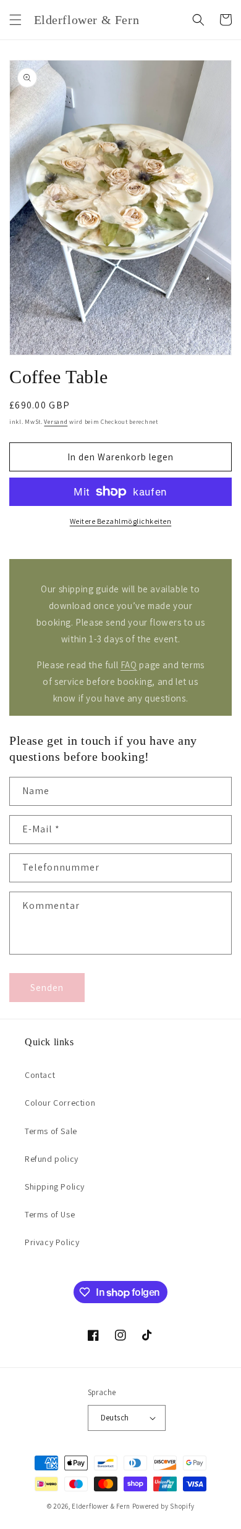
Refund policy (51, 1158)
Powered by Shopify (163, 1506)
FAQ (128, 665)
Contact (40, 1074)
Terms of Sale (51, 1131)
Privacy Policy (52, 1242)
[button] (15, 19)
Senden (47, 987)
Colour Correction (60, 1102)
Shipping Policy (55, 1186)
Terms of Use (50, 1214)
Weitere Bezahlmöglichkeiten (121, 521)
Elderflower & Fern (101, 1506)
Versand (55, 422)
